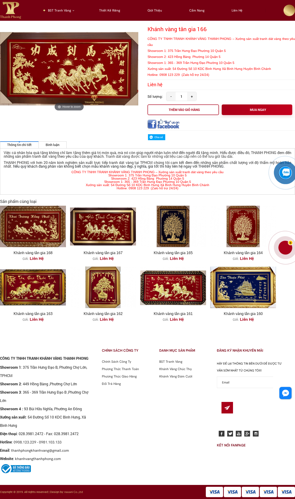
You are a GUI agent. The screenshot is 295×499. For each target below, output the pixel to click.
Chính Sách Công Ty (116, 361)
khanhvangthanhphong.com (38, 458)
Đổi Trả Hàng (111, 384)
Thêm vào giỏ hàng (184, 109)
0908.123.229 (25, 442)
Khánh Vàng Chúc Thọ (175, 369)
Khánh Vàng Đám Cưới (175, 376)
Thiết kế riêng (109, 10)
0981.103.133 (50, 442)
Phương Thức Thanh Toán (120, 369)
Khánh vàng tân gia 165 (173, 253)
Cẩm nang (196, 10)
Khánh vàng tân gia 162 (103, 314)
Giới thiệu (155, 10)
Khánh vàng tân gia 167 (103, 253)
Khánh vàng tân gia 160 (243, 314)
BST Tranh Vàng (59, 10)
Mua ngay (258, 109)
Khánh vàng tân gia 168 (33, 253)
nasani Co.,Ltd (73, 492)
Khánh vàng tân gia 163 (33, 314)
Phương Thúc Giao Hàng (119, 376)
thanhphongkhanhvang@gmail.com (40, 450)
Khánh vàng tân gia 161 (173, 314)
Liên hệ (237, 10)
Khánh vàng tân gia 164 (243, 253)
